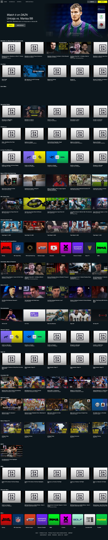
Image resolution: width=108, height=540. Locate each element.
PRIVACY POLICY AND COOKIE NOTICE (57, 533)
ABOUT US (60, 535)
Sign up (102, 1)
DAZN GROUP (43, 535)
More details (29, 1)
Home (5, 1)
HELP (37, 533)
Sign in (92, 1)
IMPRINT (70, 533)
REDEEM (54, 535)
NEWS (49, 535)
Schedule (12, 1)
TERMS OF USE (43, 533)
